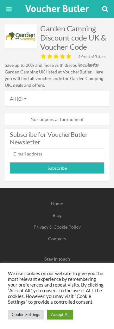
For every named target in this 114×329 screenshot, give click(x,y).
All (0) (16, 99)
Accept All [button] (60, 314)
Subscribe (57, 168)
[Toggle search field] (105, 9)
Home (57, 203)
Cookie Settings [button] (26, 314)
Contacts (57, 238)
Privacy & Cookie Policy (57, 227)
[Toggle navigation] (9, 9)
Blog (57, 215)
